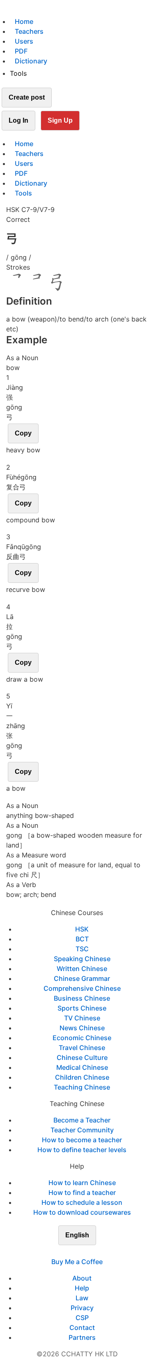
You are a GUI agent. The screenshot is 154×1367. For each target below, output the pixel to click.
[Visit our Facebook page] (62, 1251)
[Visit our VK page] (82, 1251)
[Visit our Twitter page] (72, 1251)
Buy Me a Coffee (77, 1262)
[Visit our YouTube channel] (92, 1251)
